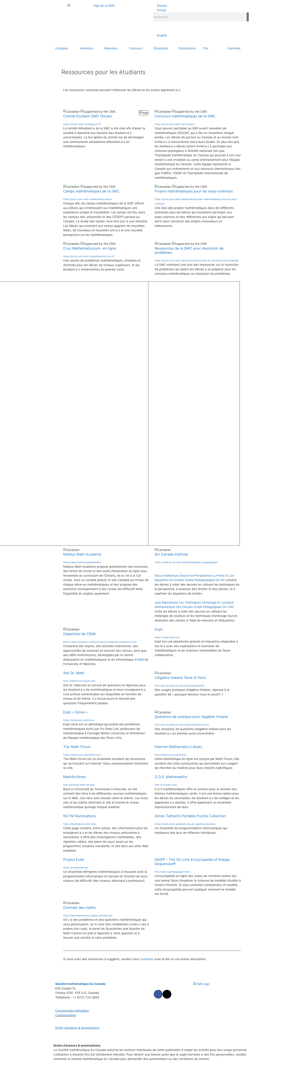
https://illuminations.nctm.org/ (79, 824)
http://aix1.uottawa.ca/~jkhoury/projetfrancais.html (182, 724)
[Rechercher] (248, 16)
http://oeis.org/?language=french (172, 871)
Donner (161, 5)
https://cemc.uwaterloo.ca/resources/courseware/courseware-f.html (100, 642)
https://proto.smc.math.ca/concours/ (175, 124)
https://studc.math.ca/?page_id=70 (82, 124)
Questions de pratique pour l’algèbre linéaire (191, 717)
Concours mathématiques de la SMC (185, 116)
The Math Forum (77, 747)
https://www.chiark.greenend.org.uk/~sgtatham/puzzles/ (185, 824)
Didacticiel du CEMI (79, 634)
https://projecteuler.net (75, 867)
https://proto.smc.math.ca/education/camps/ (87, 199)
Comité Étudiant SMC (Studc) (87, 116)
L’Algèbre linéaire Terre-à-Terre (180, 678)
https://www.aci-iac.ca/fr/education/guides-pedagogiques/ (186, 562)
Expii (159, 629)
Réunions (111, 48)
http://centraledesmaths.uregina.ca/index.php (87, 915)
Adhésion (86, 48)
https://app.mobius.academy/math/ (82, 562)
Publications (187, 48)
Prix (205, 48)
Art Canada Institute (171, 554)
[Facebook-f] (158, 994)
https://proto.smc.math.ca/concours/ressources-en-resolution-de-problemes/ (197, 260)
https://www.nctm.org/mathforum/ (81, 754)
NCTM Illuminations (79, 816)
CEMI (139, 659)
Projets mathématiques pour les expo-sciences (194, 191)
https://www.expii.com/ (167, 637)
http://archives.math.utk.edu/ (79, 784)
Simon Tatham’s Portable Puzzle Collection (190, 816)
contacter (147, 959)
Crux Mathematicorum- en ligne (89, 248)
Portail (161, 10)
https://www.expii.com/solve (78, 720)
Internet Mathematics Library (178, 747)
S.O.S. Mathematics (171, 777)
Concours (135, 48)
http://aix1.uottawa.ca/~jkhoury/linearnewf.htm (179, 685)
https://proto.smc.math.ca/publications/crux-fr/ (89, 256)
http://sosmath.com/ (166, 784)
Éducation (161, 48)
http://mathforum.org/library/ (170, 754)
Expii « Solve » (75, 712)
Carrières (234, 48)
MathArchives (74, 777)
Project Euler (73, 859)
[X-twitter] (167, 994)
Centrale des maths (79, 907)
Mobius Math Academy (82, 554)
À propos (61, 48)
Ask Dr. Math (73, 673)
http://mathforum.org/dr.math (79, 681)
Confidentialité (65, 1015)
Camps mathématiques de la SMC (91, 191)
